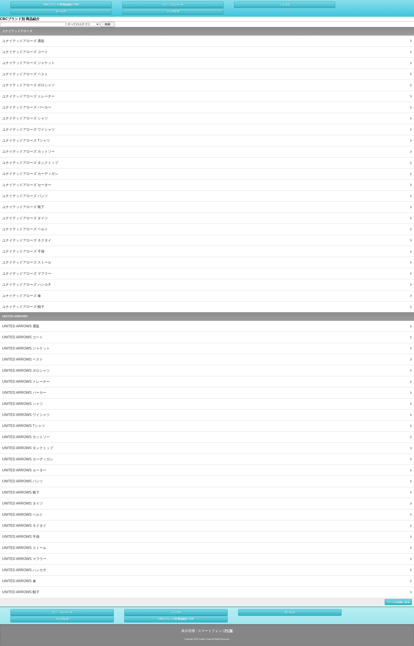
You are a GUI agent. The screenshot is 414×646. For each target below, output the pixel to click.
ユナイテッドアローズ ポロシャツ (28, 85)
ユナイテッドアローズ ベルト (25, 229)
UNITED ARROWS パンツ (22, 481)
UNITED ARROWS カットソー (26, 437)
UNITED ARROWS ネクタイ (24, 525)
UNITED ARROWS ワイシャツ (26, 415)
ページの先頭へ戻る (398, 602)
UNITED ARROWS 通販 (20, 326)
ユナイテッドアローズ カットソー (28, 151)
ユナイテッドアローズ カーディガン (30, 174)
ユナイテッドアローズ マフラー (26, 273)
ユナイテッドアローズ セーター (26, 185)
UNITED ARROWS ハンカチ (24, 570)
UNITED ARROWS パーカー (24, 392)
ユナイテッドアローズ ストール (26, 262)
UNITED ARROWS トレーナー (26, 381)
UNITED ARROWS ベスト (22, 359)
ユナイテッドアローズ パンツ (25, 196)
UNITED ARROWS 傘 (19, 581)
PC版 (228, 631)
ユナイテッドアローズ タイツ (25, 218)
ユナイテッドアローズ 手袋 (23, 251)
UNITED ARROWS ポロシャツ (26, 370)
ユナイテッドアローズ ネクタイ (26, 240)
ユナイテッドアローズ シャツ (25, 118)
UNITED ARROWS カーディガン (27, 459)
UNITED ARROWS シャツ (22, 404)
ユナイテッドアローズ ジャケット (28, 63)
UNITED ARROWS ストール (24, 548)
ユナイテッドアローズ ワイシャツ (28, 129)
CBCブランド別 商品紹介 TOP (61, 4)
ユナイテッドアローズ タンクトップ (30, 163)
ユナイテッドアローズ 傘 (21, 296)
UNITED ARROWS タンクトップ (27, 448)
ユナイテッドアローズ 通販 (23, 41)
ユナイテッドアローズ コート (25, 52)
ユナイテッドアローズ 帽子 (23, 307)
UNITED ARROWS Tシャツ (23, 426)
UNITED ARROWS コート (22, 337)
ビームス (61, 11)
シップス (284, 4)
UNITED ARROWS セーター (24, 470)
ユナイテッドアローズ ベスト (25, 74)
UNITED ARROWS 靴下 (20, 492)
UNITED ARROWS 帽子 (20, 592)
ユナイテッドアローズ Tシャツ (26, 140)
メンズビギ (172, 11)
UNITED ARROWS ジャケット (26, 348)
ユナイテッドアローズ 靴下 (23, 207)
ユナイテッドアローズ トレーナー (28, 96)
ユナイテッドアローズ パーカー (26, 107)
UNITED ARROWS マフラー (24, 559)
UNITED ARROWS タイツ (22, 503)
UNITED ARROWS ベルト (22, 514)
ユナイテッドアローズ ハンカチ (26, 284)
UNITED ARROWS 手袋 (20, 536)
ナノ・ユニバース (173, 4)
